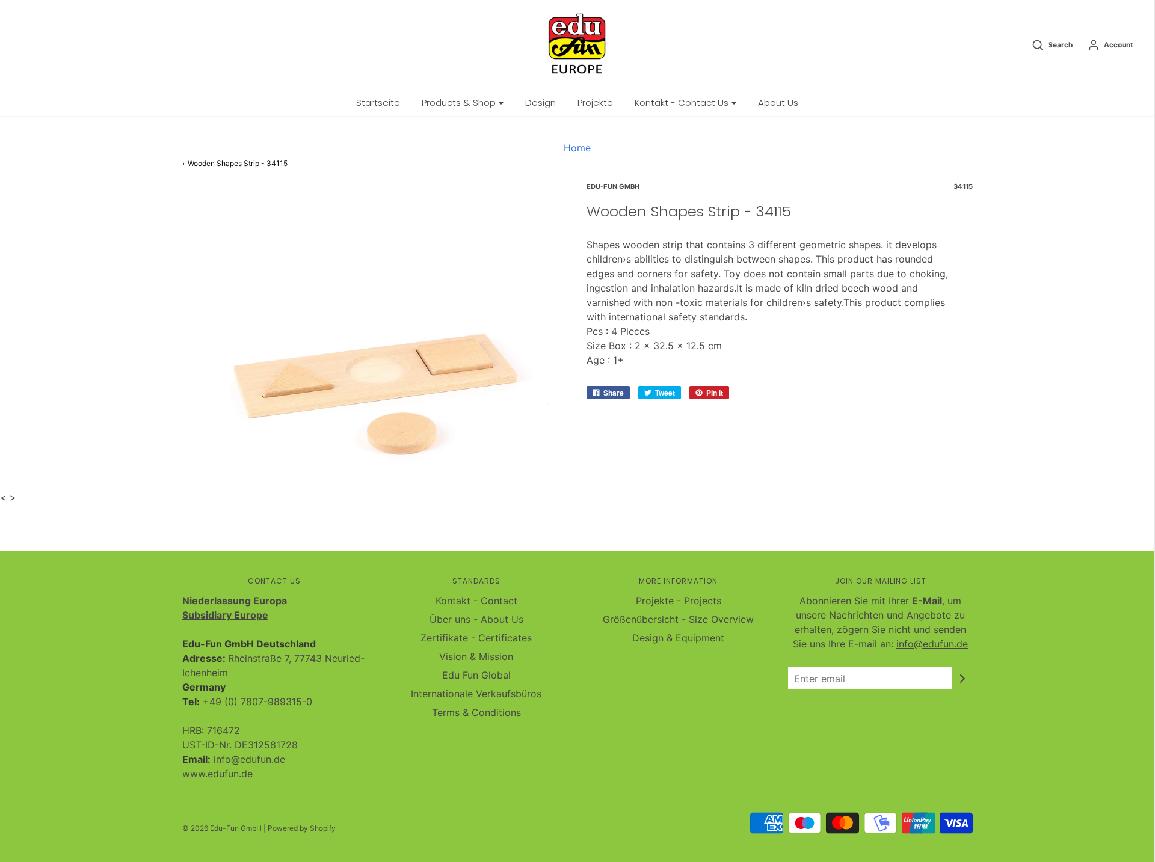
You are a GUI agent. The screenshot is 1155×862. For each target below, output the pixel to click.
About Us (778, 102)
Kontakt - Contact (476, 601)
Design (540, 102)
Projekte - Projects (678, 601)
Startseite (378, 102)
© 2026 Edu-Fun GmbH (222, 828)
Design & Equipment (678, 638)
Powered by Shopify (302, 828)
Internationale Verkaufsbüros (476, 694)
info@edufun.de (932, 644)
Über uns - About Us (476, 619)
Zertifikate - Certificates (476, 638)
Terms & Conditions (476, 712)
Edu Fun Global (476, 675)
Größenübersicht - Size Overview (678, 619)
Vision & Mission (476, 656)
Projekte (595, 102)
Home (577, 148)
